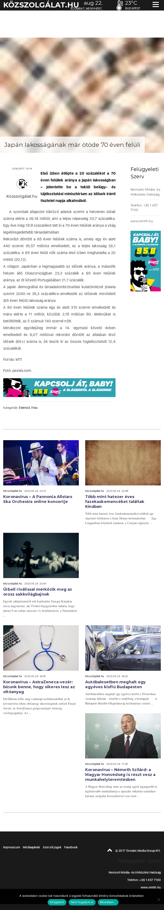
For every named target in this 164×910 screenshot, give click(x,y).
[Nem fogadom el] (159, 899)
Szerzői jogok (52, 847)
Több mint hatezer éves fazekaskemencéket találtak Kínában (114, 501)
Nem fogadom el (82, 902)
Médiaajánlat (31, 847)
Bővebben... (108, 902)
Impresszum (11, 847)
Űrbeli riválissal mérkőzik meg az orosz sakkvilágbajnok (37, 592)
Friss (34, 407)
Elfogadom (57, 902)
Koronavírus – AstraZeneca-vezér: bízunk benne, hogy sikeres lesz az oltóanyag (39, 687)
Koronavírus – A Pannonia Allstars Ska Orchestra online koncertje (37, 499)
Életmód (24, 407)
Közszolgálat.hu (21, 196)
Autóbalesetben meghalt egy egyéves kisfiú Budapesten (115, 684)
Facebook (71, 847)
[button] (155, 5)
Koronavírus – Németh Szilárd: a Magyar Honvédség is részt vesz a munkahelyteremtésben (120, 774)
